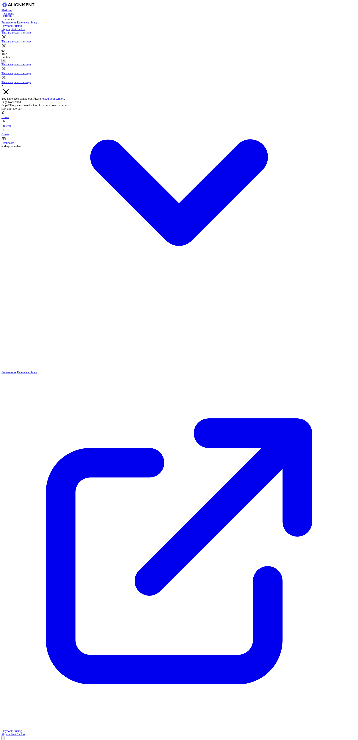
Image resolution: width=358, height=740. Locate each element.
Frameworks (8, 372)
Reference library (27, 22)
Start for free (18, 734)
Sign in (6, 734)
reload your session (53, 98)
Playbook (7, 731)
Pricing (17, 731)
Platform (6, 10)
